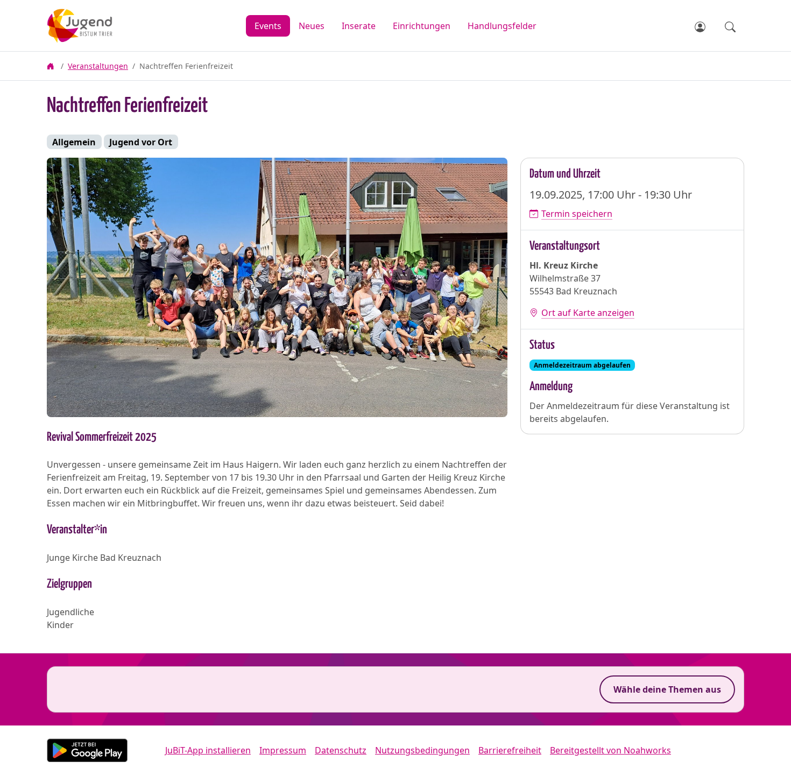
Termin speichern (576, 214)
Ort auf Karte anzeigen (587, 313)
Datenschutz (340, 750)
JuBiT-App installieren (208, 750)
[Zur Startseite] (105, 26)
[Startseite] (51, 66)
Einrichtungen (421, 26)
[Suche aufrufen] (730, 25)
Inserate (359, 26)
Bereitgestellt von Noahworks (610, 750)
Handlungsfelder (502, 26)
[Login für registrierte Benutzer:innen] (701, 25)
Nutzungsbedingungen (422, 750)
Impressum (282, 750)
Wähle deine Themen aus (667, 689)
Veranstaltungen (98, 66)
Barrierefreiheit (509, 750)
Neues (311, 26)
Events (268, 26)
